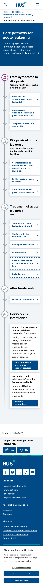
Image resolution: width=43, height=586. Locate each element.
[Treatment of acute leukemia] (4, 207)
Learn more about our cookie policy (17, 561)
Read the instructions (20, 403)
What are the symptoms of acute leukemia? (22, 99)
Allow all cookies (21, 580)
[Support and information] (4, 314)
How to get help (10, 490)
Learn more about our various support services (23, 365)
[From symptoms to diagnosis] (4, 77)
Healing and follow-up (23, 244)
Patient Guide (9, 493)
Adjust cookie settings (21, 568)
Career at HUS (9, 538)
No (26, 450)
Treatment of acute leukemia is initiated (22, 224)
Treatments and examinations (17, 14)
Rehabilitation (19, 252)
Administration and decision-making (20, 530)
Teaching (7, 514)
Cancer (6, 17)
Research (7, 510)
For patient (16, 11)
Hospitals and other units (14, 486)
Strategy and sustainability (15, 534)
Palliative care (19, 274)
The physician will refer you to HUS (23, 124)
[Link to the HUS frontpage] (21, 4)
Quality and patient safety (15, 526)
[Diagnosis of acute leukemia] (4, 140)
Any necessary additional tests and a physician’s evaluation (23, 113)
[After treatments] (4, 288)
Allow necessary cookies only (21, 573)
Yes (12, 450)
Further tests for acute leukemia (23, 180)
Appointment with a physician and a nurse (23, 191)
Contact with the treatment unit (20, 235)
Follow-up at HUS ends (23, 299)
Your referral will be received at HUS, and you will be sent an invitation (22, 166)
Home (6, 11)
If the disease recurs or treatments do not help (22, 263)
